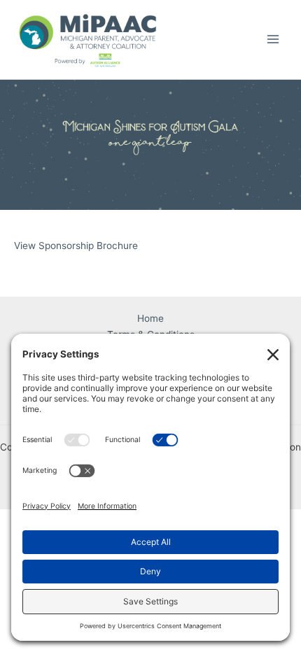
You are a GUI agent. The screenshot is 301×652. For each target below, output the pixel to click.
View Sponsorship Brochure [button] (76, 245)
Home (150, 318)
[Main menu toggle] (273, 39)
